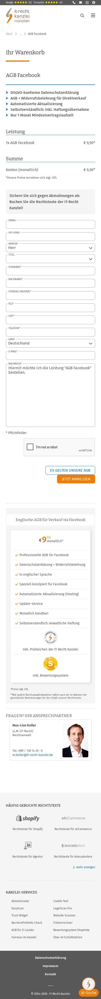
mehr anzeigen (85, 867)
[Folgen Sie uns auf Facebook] (93, 2)
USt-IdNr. (14, 232)
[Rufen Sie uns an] (74, 2)
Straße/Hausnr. (19, 291)
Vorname (14, 267)
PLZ (10, 303)
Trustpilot (48, 2)
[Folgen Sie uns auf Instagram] (87, 2)
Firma (12, 220)
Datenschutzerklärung (50, 957)
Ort (10, 315)
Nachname (15, 279)
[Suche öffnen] (82, 15)
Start (9, 34)
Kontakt (50, 974)
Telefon (13, 328)
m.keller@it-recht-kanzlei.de (32, 755)
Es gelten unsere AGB (70, 470)
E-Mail (12, 351)
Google (19, 2)
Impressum (50, 965)
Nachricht (15, 363)
